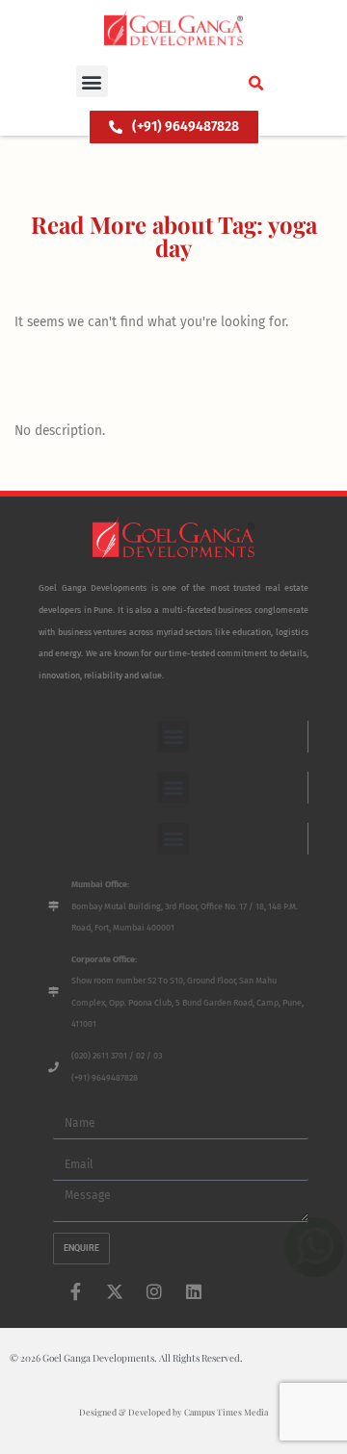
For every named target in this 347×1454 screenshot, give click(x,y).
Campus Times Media (226, 1411)
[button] (92, 81)
